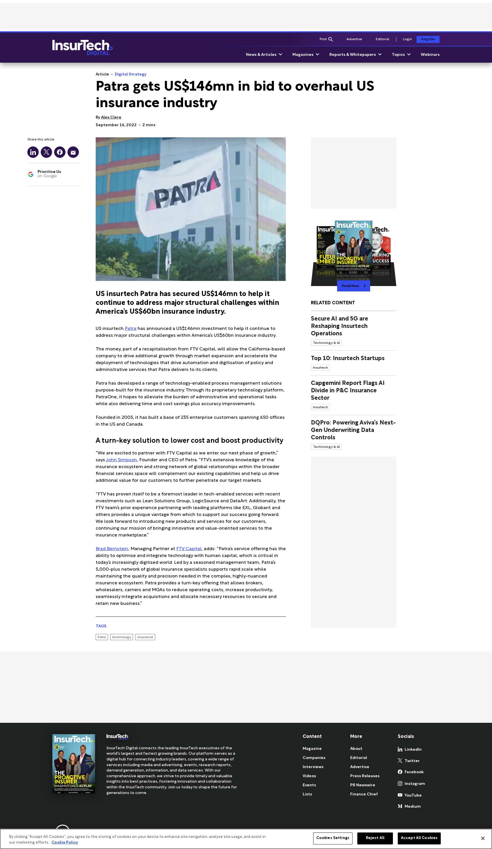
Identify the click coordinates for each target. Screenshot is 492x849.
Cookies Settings (332, 838)
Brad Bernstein (112, 549)
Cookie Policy (65, 843)
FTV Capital (189, 549)
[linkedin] (33, 152)
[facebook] (59, 152)
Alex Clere (111, 117)
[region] (246, 839)
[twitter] (46, 152)
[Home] (82, 47)
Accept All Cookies (419, 838)
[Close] (483, 838)
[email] (73, 152)
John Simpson (121, 460)
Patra (130, 328)
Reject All (375, 838)
